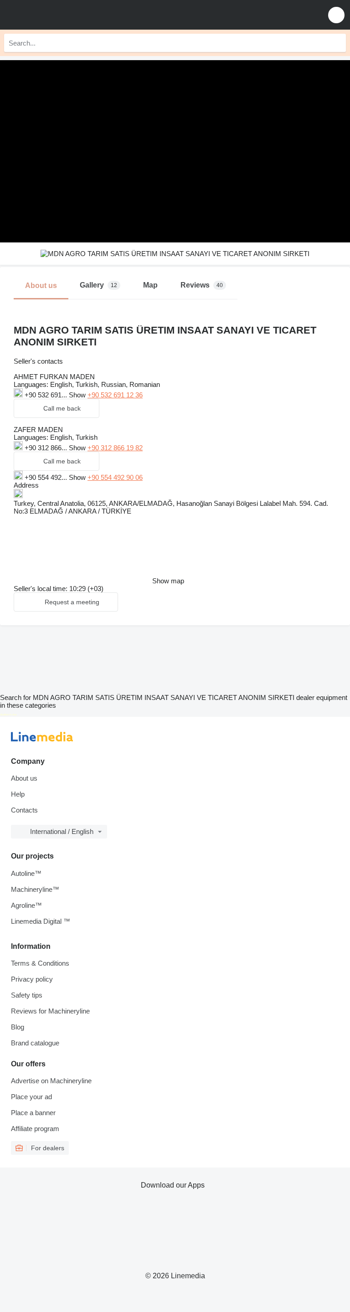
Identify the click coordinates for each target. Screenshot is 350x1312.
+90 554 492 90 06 (115, 477)
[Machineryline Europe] (63, 15)
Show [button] (78, 395)
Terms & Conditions (40, 963)
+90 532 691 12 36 (115, 395)
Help (18, 794)
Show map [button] (168, 581)
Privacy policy (32, 979)
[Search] (337, 43)
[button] (336, 15)
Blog (17, 1027)
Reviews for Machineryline (50, 1011)
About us (24, 778)
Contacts (24, 810)
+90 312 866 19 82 (115, 448)
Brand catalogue (35, 1043)
